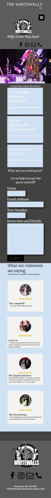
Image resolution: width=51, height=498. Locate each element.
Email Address (18, 199)
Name (11, 188)
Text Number (17, 210)
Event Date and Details (24, 221)
